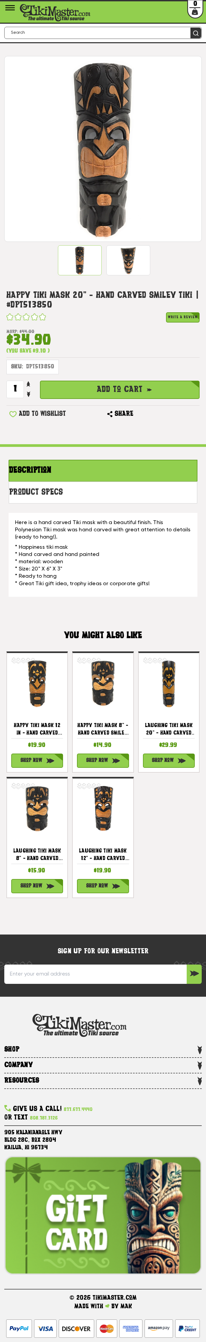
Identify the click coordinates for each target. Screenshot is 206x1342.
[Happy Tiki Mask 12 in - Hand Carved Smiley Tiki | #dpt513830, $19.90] (37, 683)
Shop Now (31, 760)
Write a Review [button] (183, 317)
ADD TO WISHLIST (42, 414)
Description (30, 470)
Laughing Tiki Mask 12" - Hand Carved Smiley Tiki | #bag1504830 (103, 856)
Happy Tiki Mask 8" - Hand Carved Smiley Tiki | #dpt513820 (103, 730)
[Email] (140, 414)
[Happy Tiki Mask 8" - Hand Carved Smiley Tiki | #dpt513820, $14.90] (103, 683)
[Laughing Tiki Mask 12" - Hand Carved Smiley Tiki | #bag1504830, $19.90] (103, 809)
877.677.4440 (78, 1109)
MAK (126, 1307)
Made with (89, 1307)
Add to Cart (120, 390)
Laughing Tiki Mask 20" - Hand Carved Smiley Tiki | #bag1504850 (169, 730)
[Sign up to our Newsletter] (194, 974)
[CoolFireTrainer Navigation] (10, 7)
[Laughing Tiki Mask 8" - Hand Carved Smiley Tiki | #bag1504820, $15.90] (37, 809)
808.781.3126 (44, 1118)
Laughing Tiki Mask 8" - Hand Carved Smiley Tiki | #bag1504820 (37, 856)
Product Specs (36, 492)
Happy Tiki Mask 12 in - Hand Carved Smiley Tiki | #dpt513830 (37, 730)
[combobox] (103, 33)
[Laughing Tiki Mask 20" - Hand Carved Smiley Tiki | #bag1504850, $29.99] (169, 683)
